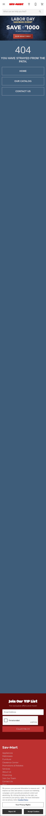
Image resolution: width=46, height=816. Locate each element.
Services (6, 768)
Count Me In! (23, 729)
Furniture (6, 759)
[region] (23, 800)
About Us (6, 772)
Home (23, 71)
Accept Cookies (33, 811)
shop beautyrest (23, 36)
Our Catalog (23, 81)
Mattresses (7, 756)
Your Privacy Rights (23, 805)
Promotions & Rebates (12, 765)
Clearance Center (10, 762)
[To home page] (16, 4)
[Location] (29, 4)
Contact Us (23, 91)
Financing (7, 775)
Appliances (7, 753)
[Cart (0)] (42, 4)
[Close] (43, 788)
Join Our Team (9, 778)
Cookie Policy (23, 800)
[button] (4, 4)
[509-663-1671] (35, 4)
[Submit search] (40, 11)
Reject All (12, 811)
